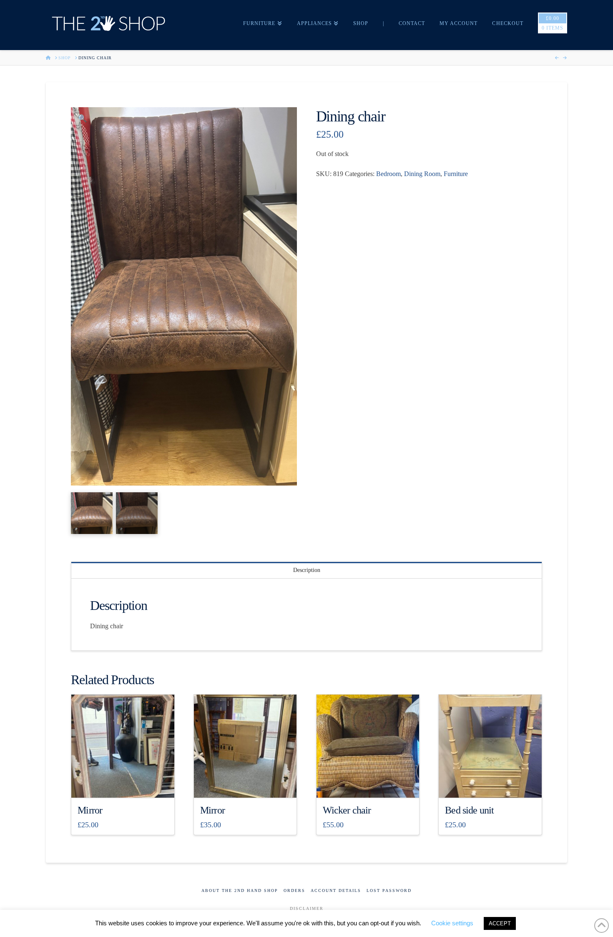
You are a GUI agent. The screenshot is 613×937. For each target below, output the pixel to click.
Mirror (90, 810)
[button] (82, 118)
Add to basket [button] (126, 784)
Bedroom (388, 173)
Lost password (389, 890)
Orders (294, 890)
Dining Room (422, 173)
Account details (336, 890)
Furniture (456, 173)
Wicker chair (347, 810)
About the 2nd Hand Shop (239, 890)
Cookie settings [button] (452, 923)
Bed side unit (469, 810)
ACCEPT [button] (500, 923)
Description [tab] (306, 570)
